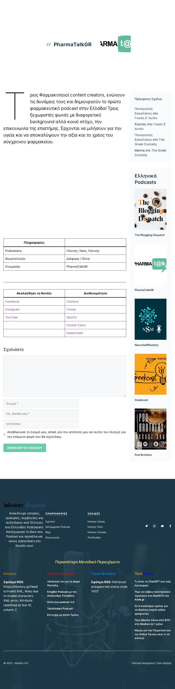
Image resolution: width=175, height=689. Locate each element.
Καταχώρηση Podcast (57, 526)
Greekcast (141, 400)
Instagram (12, 309)
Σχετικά (50, 521)
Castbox (72, 301)
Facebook (12, 301)
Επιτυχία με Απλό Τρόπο (62, 615)
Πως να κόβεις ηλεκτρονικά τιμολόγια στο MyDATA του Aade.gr (152, 595)
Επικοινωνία (52, 537)
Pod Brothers (143, 454)
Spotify (71, 317)
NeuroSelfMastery (146, 345)
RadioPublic (74, 333)
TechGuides (94, 537)
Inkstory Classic (96, 521)
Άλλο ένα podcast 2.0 (60, 602)
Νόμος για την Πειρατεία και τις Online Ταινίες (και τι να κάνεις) (153, 634)
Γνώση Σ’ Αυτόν (146, 118)
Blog (47, 532)
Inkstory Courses (97, 532)
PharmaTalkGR (144, 290)
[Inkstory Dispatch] (13, 5)
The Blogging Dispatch (150, 235)
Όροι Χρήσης (164, 663)
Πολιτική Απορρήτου (143, 663)
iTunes (71, 309)
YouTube (11, 317)
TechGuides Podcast (60, 608)
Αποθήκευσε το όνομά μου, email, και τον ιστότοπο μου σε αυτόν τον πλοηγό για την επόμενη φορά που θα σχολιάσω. (66, 434)
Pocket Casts (76, 325)
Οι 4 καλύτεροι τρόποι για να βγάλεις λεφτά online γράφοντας (151, 609)
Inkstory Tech (95, 526)
